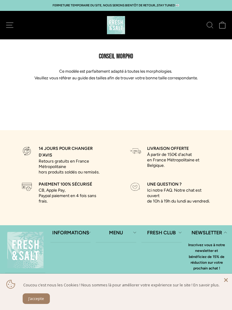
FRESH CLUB (161, 233)
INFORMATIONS (70, 233)
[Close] (226, 280)
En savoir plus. (206, 285)
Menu (116, 233)
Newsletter (207, 233)
